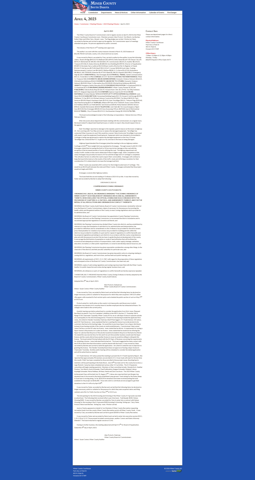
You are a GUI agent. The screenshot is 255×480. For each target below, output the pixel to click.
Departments (106, 12)
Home (82, 12)
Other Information (138, 12)
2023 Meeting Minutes (111, 24)
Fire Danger (172, 12)
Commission (93, 12)
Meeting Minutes (96, 24)
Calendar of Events (156, 12)
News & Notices (121, 12)
